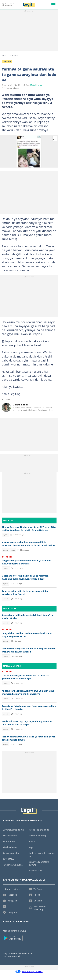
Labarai (14, 55)
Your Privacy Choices (32, 971)
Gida (4, 55)
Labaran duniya (9, 550)
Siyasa (5, 535)
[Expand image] (54, 138)
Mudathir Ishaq (36, 85)
